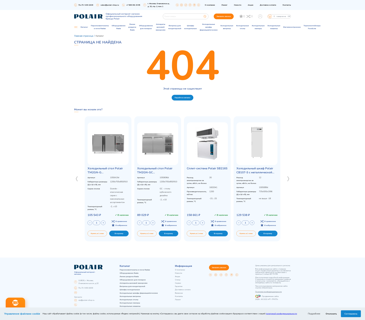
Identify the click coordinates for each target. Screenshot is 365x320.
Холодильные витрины (226, 27)
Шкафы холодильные (190, 27)
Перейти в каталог (182, 97)
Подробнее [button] (314, 313)
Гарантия (178, 286)
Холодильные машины (273, 27)
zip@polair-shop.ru (86, 300)
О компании (210, 5)
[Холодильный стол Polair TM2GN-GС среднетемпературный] (157, 143)
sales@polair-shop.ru (110, 5)
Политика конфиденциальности (268, 292)
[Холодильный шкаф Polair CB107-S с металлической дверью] (256, 143)
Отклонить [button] (331, 313)
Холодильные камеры (258, 27)
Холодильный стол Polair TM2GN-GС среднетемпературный (155, 170)
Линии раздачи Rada (132, 27)
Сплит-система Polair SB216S (207, 168)
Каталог (125, 266)
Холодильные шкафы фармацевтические (209, 27)
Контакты (287, 5)
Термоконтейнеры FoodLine (312, 27)
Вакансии (179, 293)
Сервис (178, 283)
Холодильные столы (242, 27)
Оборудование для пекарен (146, 27)
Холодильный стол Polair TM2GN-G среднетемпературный (105, 170)
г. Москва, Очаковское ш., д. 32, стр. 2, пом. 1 (159, 5)
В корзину (119, 233)
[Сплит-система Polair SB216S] (207, 143)
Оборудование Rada (118, 27)
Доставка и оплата (268, 5)
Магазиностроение (292, 27)
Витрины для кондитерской (174, 27)
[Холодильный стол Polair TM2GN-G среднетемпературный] (108, 143)
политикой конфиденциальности (281, 313)
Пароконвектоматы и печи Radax (100, 27)
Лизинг (224, 5)
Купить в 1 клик (97, 233)
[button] (76, 179)
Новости (237, 5)
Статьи (177, 280)
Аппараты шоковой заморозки (160, 27)
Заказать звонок (224, 16)
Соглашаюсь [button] (350, 313)
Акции (250, 5)
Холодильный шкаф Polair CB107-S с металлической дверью (254, 170)
